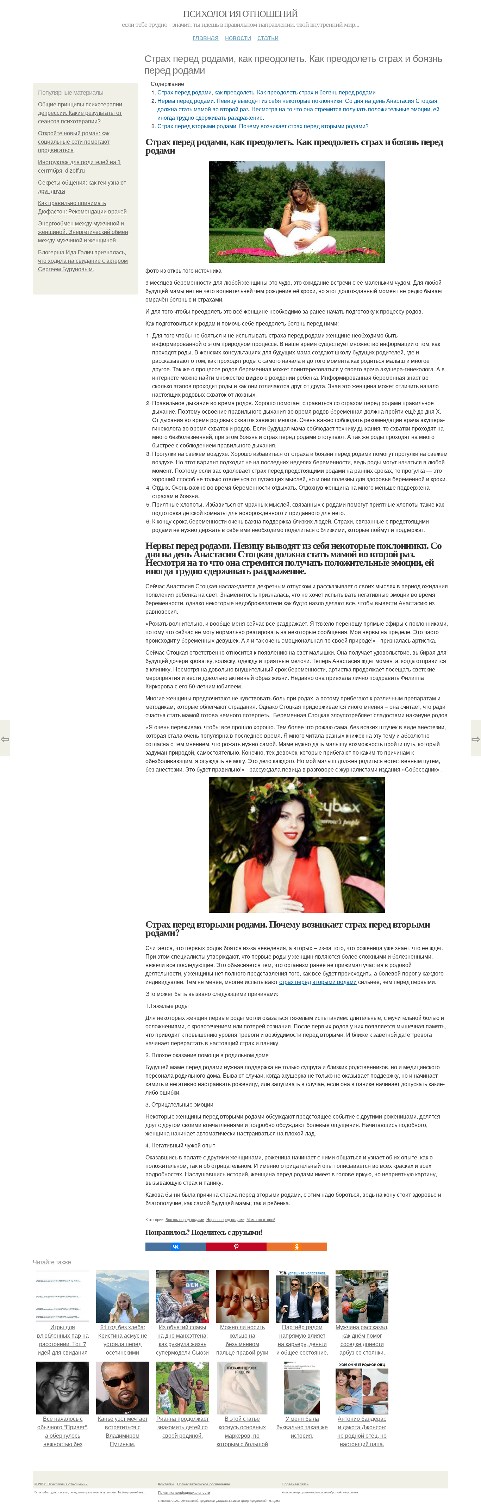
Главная (206, 37)
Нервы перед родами (225, 1219)
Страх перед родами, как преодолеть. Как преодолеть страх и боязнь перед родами (266, 92)
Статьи (268, 37)
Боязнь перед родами (184, 1219)
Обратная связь (295, 1483)
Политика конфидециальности (184, 1492)
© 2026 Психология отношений (61, 1483)
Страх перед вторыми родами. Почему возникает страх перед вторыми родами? (263, 126)
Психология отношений (240, 13)
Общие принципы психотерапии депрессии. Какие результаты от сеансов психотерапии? (80, 112)
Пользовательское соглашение (203, 1483)
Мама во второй (260, 1219)
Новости (238, 37)
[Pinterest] (236, 1247)
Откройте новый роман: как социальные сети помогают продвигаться (74, 141)
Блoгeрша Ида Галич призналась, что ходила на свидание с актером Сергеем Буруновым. (83, 260)
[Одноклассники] (297, 1247)
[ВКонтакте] (175, 1247)
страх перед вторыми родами (318, 982)
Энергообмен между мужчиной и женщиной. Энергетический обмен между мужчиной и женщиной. (83, 232)
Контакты (166, 1483)
